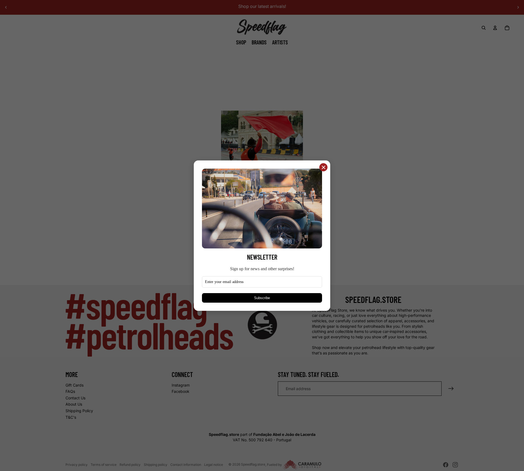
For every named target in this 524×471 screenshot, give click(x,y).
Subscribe (262, 298)
